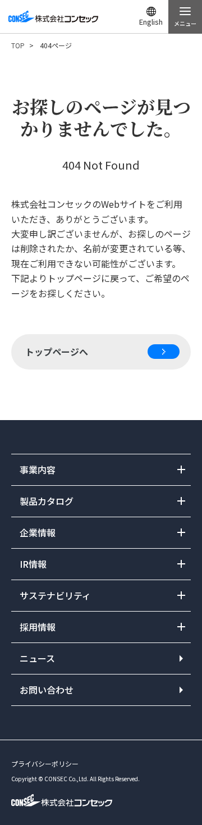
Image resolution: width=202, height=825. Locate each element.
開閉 (101, 469)
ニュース (37, 658)
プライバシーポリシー (45, 763)
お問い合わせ (47, 689)
